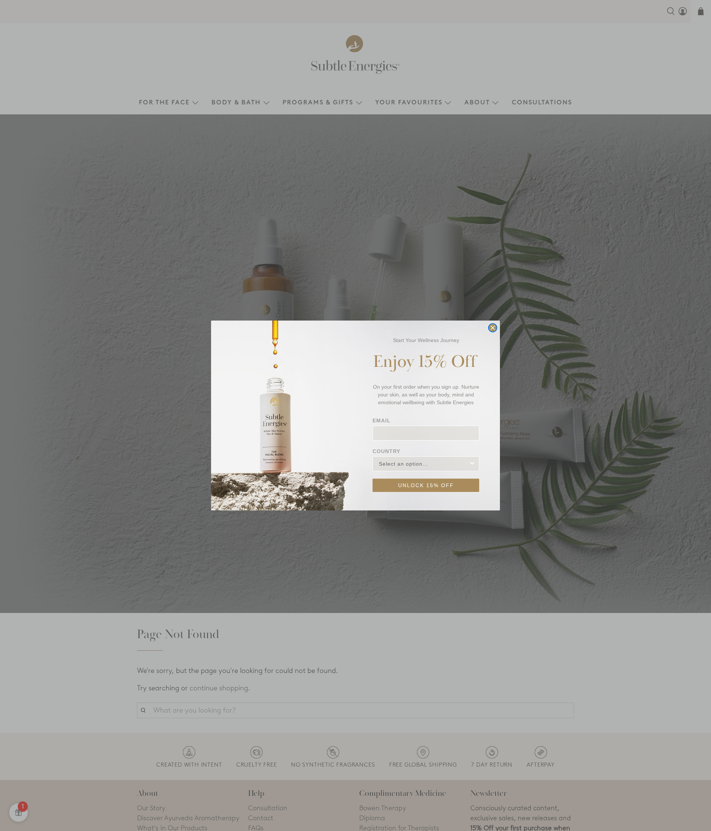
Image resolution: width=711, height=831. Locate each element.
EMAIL (382, 420)
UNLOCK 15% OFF (426, 485)
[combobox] (423, 464)
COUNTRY (386, 451)
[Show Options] (472, 464)
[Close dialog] (492, 328)
